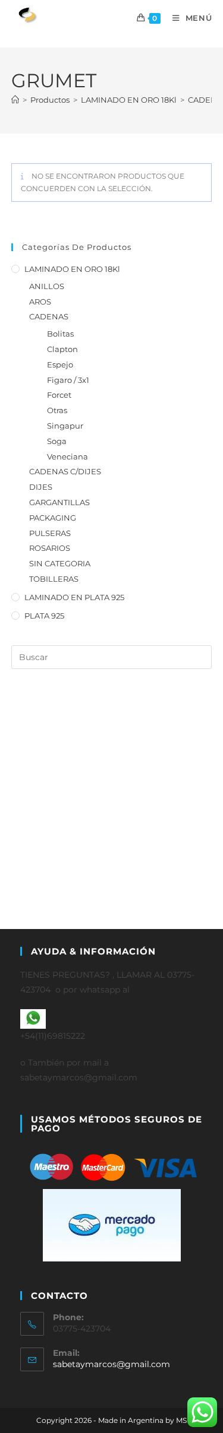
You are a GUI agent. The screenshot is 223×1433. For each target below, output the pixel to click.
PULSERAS (50, 533)
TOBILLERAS (53, 579)
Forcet (59, 395)
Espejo (60, 364)
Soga (57, 441)
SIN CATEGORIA (59, 563)
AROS (40, 301)
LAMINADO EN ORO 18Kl (72, 269)
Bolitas (60, 333)
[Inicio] (15, 99)
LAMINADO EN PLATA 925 (74, 597)
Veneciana (67, 456)
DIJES (40, 487)
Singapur (65, 425)
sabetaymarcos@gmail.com (111, 1364)
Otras (57, 410)
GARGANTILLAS (59, 502)
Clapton (62, 349)
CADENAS (48, 316)
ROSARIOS (49, 548)
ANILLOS (46, 286)
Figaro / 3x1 (68, 380)
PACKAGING (52, 517)
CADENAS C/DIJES (65, 471)
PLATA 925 (44, 615)
